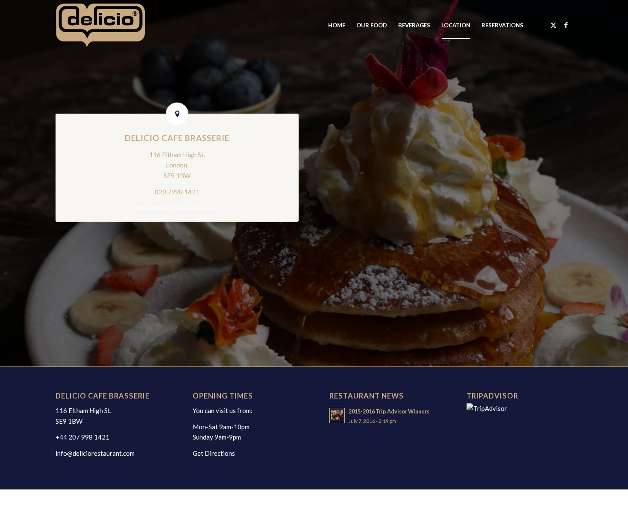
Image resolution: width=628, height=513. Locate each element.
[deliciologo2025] (110, 25)
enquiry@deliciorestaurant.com (176, 207)
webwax (189, 501)
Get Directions (214, 453)
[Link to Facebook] (566, 24)
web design (161, 501)
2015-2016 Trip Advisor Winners (389, 411)
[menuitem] (337, 25)
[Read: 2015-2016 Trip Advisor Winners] (337, 415)
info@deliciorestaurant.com (95, 453)
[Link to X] (553, 24)
